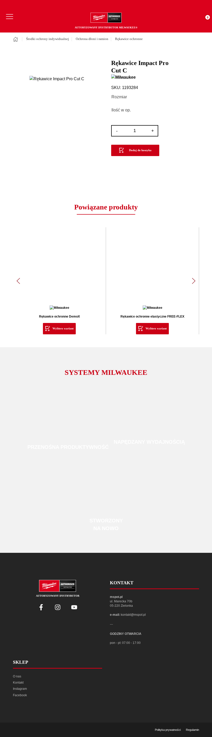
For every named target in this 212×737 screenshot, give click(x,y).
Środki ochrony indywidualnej (47, 39)
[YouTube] (74, 607)
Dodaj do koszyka (140, 150)
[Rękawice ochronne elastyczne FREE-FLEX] (152, 266)
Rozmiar (119, 97)
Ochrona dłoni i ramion (92, 39)
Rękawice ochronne (129, 39)
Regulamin (192, 729)
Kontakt (18, 682)
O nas (17, 676)
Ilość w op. (121, 110)
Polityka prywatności (168, 729)
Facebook (20, 695)
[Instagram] (57, 607)
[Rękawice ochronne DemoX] (59, 266)
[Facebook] (41, 607)
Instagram (20, 688)
